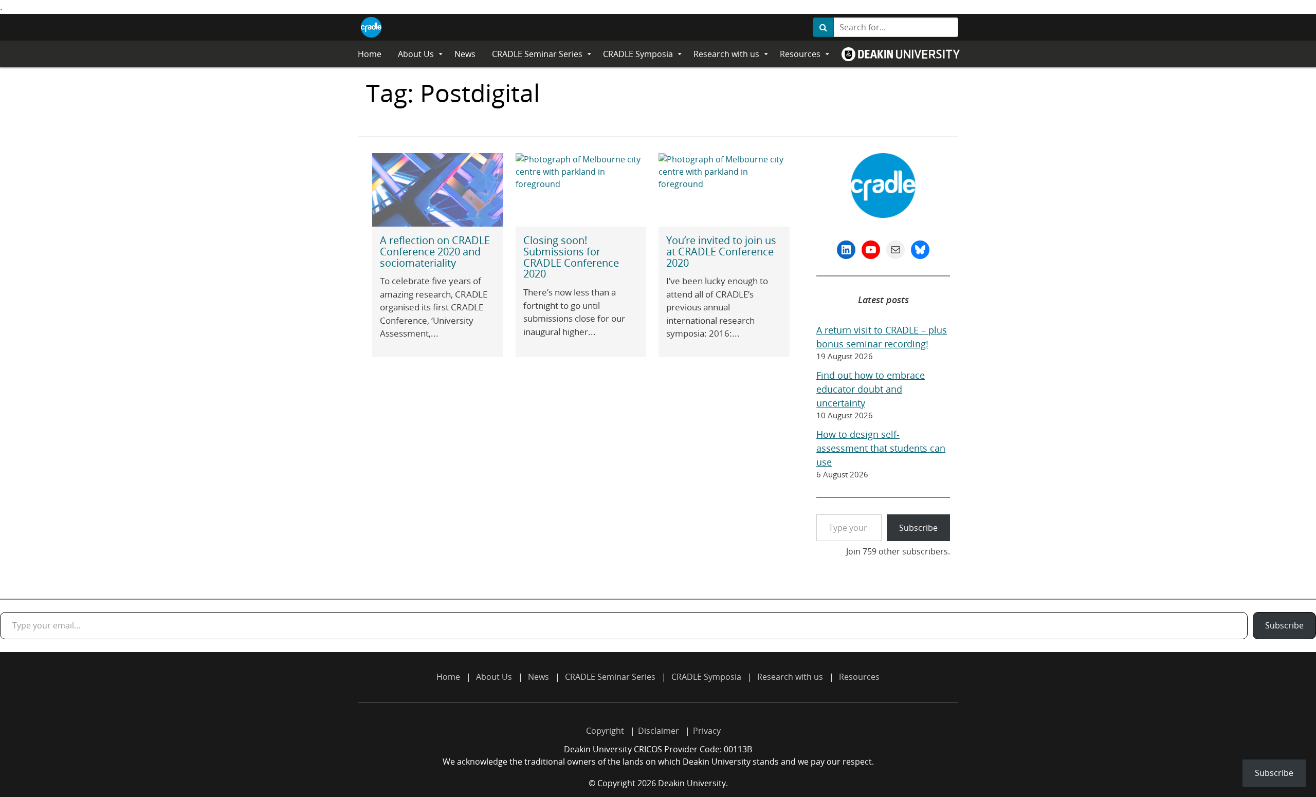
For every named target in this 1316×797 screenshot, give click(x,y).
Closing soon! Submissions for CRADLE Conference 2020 (571, 257)
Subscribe (918, 527)
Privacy (707, 730)
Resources (800, 54)
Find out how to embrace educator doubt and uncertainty (870, 389)
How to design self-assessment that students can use (880, 448)
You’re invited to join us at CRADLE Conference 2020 (721, 251)
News (465, 54)
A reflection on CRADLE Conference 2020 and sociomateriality (435, 251)
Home (369, 54)
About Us (416, 54)
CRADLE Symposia (638, 54)
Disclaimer (658, 730)
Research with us (726, 54)
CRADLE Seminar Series (537, 54)
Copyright (605, 730)
